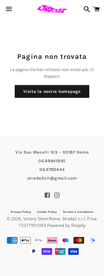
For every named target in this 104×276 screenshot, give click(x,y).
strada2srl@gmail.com (52, 178)
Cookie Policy (47, 212)
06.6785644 (52, 169)
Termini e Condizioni (77, 212)
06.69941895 (52, 160)
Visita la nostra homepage (52, 91)
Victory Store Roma (41, 218)
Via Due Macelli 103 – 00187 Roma (52, 152)
